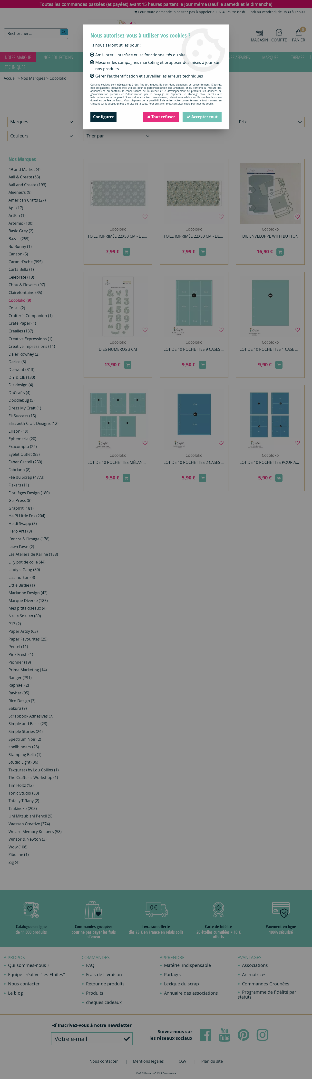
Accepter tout (204, 116)
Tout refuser (162, 116)
